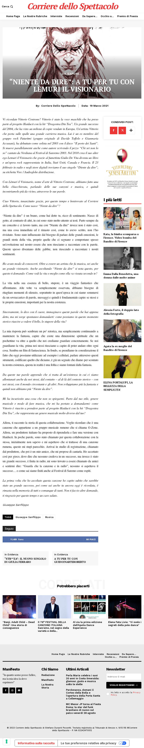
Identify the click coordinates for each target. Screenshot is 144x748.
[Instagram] (12, 690)
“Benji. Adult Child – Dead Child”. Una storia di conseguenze (19, 625)
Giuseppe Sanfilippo (28, 517)
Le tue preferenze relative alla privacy (88, 743)
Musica (49, 517)
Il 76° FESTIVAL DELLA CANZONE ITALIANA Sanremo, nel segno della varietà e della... (53, 626)
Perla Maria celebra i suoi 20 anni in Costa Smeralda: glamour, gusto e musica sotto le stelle (82, 680)
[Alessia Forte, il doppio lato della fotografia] (122, 294)
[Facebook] (113, 130)
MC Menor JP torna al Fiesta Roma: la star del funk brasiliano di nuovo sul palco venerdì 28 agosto (83, 708)
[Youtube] (19, 690)
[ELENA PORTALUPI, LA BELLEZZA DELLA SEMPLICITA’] (122, 366)
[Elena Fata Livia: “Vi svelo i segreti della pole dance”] (125, 606)
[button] (8, 6)
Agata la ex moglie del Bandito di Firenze (118, 348)
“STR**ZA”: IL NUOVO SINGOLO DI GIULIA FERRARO (25, 560)
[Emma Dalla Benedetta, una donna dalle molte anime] (122, 258)
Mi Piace (91, 539)
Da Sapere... (72, 73)
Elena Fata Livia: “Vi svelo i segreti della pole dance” (124, 624)
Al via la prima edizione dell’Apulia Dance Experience (87, 625)
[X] (122, 130)
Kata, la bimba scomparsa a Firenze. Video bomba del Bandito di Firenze (121, 237)
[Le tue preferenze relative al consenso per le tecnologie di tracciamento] (6, 741)
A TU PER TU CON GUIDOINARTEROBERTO (70, 560)
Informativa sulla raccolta (36, 743)
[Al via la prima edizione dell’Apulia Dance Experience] (89, 606)
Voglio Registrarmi (122, 685)
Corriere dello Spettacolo (58, 105)
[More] (131, 130)
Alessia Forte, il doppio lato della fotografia (121, 311)
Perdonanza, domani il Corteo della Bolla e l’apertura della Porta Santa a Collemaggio (83, 694)
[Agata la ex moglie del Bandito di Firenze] (122, 330)
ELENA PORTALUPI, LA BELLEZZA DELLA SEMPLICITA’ (118, 386)
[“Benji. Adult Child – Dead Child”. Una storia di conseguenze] (19, 606)
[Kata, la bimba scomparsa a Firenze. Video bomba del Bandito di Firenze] (122, 218)
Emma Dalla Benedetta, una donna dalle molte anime (121, 275)
